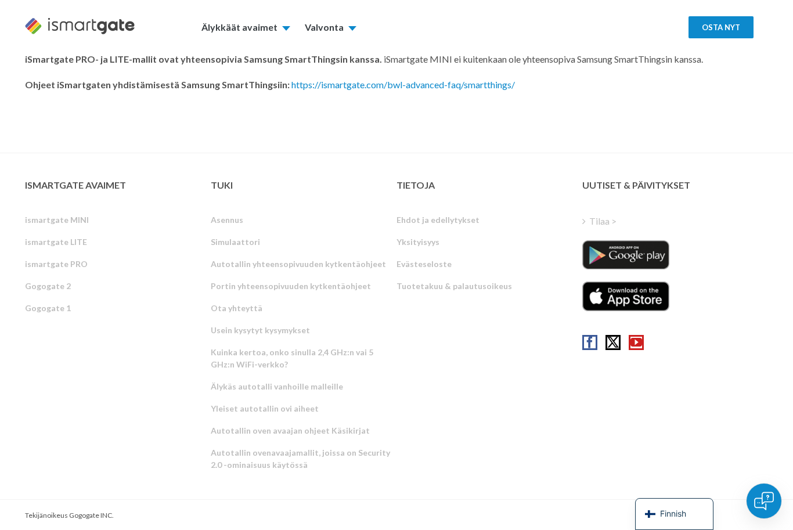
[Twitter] (613, 342)
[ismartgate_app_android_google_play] (625, 254)
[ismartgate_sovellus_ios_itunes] (625, 296)
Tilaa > (603, 220)
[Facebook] (589, 342)
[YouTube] (636, 342)
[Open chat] (764, 501)
